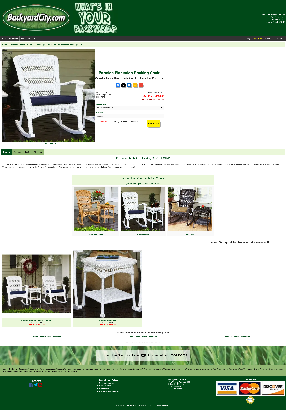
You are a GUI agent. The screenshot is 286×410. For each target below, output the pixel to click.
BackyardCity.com (10, 38)
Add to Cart (153, 123)
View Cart (258, 38)
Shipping (38, 152)
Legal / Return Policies (108, 380)
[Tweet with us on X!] (36, 386)
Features (17, 152)
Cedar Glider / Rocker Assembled (143, 336)
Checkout (269, 38)
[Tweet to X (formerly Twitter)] (123, 85)
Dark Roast (190, 234)
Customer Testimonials (109, 391)
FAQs (27, 152)
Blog (248, 38)
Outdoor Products (28, 38)
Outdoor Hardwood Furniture (237, 336)
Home (4, 44)
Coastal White (143, 234)
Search (280, 38)
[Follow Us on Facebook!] (31, 386)
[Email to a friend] (135, 85)
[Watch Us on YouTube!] (40, 386)
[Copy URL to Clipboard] (141, 85)
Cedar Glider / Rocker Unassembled (48, 336)
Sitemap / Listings (106, 383)
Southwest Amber (95, 234)
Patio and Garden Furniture (21, 44)
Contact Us (104, 388)
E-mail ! (139, 355)
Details (6, 152)
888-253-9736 (278, 14)
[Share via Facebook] (118, 85)
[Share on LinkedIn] (129, 85)
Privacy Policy (105, 385)
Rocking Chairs (43, 44)
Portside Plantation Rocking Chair (67, 44)
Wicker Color (101, 104)
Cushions (100, 112)
